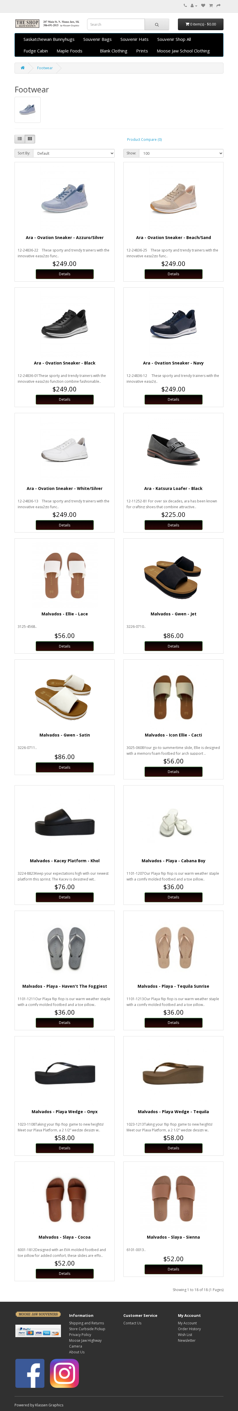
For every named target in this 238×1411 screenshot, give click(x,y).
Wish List (185, 1334)
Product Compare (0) (144, 139)
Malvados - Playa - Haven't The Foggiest (64, 986)
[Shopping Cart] (211, 5)
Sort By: (24, 153)
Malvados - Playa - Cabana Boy (173, 860)
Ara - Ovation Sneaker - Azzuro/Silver (65, 237)
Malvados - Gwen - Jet (173, 614)
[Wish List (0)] (203, 5)
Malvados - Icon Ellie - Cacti (173, 735)
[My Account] (194, 5)
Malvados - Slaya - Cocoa (65, 1237)
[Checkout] (219, 5)
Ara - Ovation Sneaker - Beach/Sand (173, 237)
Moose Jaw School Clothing (183, 51)
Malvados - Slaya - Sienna (173, 1237)
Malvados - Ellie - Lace (65, 614)
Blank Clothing (113, 51)
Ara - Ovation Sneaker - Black (64, 363)
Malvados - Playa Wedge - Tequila (173, 1111)
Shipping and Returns (86, 1323)
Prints (142, 51)
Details (64, 273)
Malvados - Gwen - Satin (64, 735)
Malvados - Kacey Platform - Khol (65, 860)
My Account (187, 1323)
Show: (131, 153)
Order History (189, 1328)
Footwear (45, 67)
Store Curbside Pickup (87, 1328)
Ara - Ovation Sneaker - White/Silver (64, 488)
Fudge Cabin (36, 51)
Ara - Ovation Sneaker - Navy (173, 363)
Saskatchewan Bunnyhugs (49, 39)
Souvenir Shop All (174, 39)
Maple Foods (69, 51)
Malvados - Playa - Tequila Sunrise (173, 986)
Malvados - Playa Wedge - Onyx (65, 1111)
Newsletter (187, 1340)
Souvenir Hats (134, 39)
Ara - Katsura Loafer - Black (173, 488)
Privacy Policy (80, 1334)
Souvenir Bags (97, 39)
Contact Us (132, 1323)
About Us (76, 1352)
